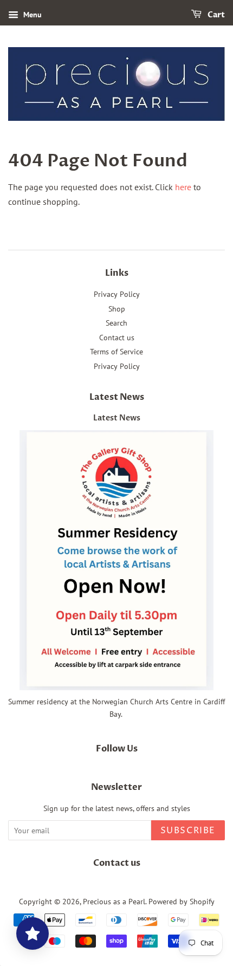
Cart (215, 15)
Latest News (116, 397)
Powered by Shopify (181, 901)
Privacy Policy (117, 294)
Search (116, 323)
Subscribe (188, 831)
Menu (31, 15)
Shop (116, 309)
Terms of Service (116, 351)
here (183, 186)
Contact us (116, 337)
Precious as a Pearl (114, 901)
